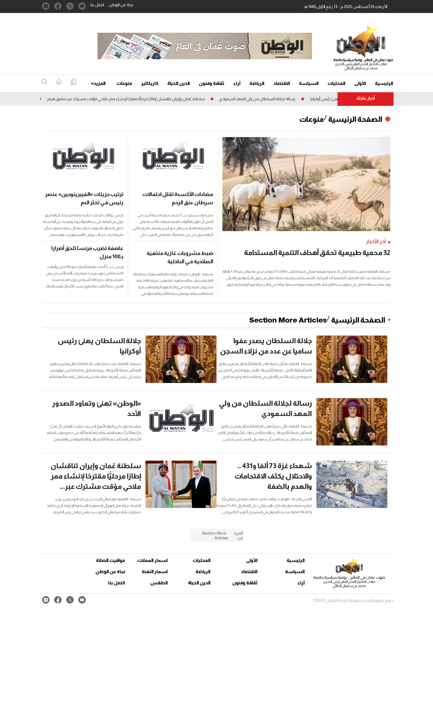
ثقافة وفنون (211, 83)
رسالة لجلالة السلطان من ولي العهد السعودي (273, 98)
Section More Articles (288, 320)
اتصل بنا (97, 4)
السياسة (309, 83)
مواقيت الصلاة (110, 560)
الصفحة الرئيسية (355, 119)
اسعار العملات (153, 560)
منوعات (124, 83)
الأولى (360, 83)
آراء (237, 83)
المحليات (337, 83)
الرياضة (257, 83)
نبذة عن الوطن (121, 4)
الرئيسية (384, 83)
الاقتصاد (281, 83)
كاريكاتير (149, 83)
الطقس (159, 582)
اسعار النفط (155, 571)
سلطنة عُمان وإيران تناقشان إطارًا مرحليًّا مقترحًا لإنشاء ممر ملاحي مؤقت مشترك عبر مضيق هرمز (141, 98)
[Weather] (59, 82)
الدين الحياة (178, 83)
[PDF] (73, 82)
